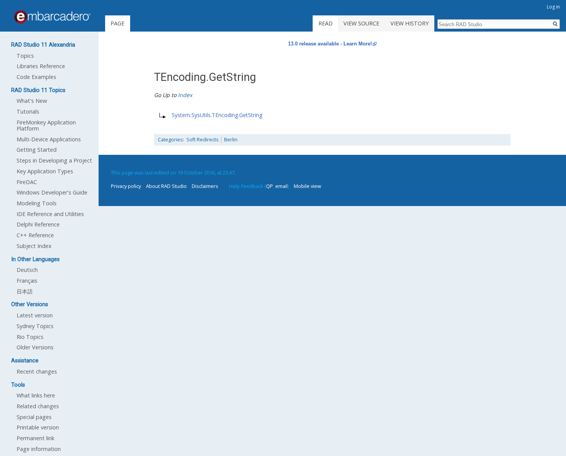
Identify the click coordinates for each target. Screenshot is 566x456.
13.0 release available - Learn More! (330, 44)
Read (325, 23)
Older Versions (35, 347)
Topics (25, 55)
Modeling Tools (37, 203)
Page (117, 23)
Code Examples (36, 76)
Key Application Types (45, 171)
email (281, 186)
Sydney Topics (35, 326)
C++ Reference (35, 235)
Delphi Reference (38, 224)
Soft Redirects (202, 139)
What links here (36, 395)
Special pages (34, 417)
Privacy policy (126, 186)
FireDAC (27, 182)
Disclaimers (205, 186)
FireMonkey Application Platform (46, 125)
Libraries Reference (41, 66)
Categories (170, 139)
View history (409, 23)
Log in (553, 6)
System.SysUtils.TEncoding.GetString (217, 115)
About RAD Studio (166, 186)
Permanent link (35, 438)
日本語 (25, 291)
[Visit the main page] (52, 17)
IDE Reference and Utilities (50, 214)
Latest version (35, 315)
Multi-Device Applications (49, 139)
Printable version (38, 427)
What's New (32, 100)
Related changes (38, 406)
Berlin (231, 139)
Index (185, 95)
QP (269, 186)
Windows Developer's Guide (52, 192)
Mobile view (307, 186)
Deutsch (27, 269)
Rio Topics (30, 336)
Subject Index (34, 246)
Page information (39, 449)
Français (27, 280)
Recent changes (37, 371)
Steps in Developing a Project (54, 160)
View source (361, 23)
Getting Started (37, 149)
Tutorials (28, 111)
